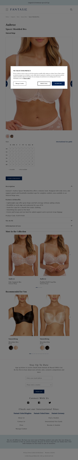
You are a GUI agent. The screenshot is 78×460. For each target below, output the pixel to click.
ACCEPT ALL (58, 83)
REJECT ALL (44, 83)
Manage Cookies (20, 83)
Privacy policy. (26, 78)
